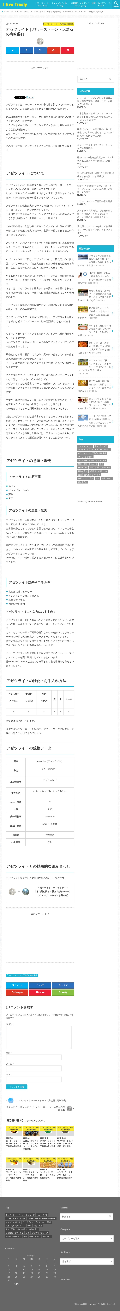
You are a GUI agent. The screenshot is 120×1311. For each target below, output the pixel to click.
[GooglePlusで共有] (53, 50)
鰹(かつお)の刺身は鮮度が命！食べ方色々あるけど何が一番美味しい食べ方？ (95, 160)
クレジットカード (85, 446)
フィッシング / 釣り (60, 4)
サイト (9, 1075)
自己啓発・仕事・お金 (98, 471)
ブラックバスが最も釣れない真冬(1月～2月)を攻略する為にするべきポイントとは (94, 261)
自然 (80, 475)
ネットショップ (101, 446)
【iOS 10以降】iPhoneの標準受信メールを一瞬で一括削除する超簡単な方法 (94, 278)
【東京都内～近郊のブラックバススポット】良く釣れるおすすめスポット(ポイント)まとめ (94, 116)
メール (9, 1064)
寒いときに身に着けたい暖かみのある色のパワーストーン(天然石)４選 (94, 330)
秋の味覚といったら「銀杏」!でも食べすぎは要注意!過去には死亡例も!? (93, 313)
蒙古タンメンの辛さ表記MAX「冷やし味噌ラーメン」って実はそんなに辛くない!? (94, 404)
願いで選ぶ (82, 482)
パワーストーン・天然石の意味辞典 (94, 201)
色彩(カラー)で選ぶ (85, 478)
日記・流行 (82, 468)
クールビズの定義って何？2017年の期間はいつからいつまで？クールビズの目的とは (94, 421)
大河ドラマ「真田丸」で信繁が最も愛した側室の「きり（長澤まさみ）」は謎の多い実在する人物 (94, 213)
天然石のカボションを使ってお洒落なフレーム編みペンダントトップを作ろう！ (94, 229)
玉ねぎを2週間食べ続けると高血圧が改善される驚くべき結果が (95, 175)
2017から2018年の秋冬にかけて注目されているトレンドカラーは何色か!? (94, 386)
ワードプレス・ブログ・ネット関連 (92, 460)
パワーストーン (42, 4)
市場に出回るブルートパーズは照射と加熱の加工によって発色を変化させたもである (94, 296)
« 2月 (16, 1284)
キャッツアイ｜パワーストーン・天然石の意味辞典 (94, 146)
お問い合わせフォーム (101, 4)
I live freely (14, 4)
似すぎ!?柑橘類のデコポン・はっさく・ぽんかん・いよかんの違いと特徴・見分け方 (94, 189)
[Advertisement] (40, 77)
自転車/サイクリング (80, 4)
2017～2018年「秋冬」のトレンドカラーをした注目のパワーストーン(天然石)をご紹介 (94, 367)
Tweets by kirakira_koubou (90, 501)
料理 (101, 464)
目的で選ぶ (82, 471)
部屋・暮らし (107, 478)
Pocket (30, 97)
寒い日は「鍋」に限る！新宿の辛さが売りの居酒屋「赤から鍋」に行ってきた (94, 348)
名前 (8, 1053)
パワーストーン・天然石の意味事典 (23, 975)
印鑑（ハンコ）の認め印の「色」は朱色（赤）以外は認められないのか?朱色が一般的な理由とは (95, 132)
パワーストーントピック (100, 450)
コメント (10, 1024)
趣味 (97, 478)
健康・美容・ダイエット (87, 464)
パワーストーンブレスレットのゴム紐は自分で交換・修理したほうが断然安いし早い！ (94, 101)
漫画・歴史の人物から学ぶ (99, 468)
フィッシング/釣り (85, 457)
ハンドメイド (83, 450)
